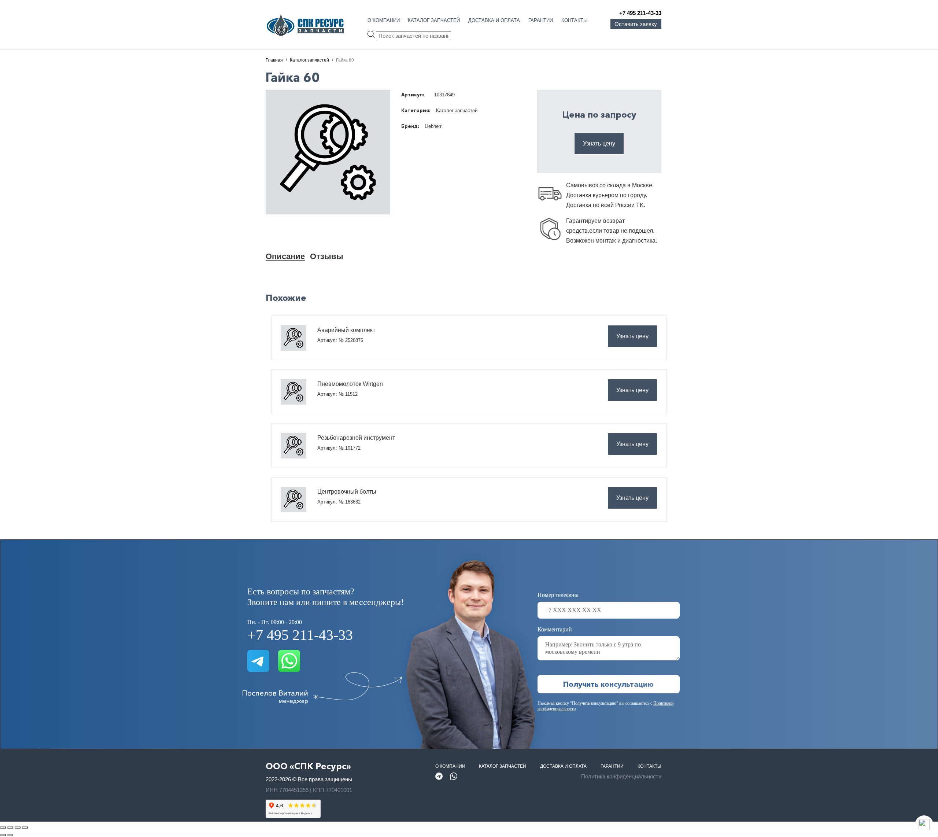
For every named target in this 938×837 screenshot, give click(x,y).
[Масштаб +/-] (3, 827)
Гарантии (540, 20)
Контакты (574, 20)
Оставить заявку (635, 24)
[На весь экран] (10, 827)
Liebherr (433, 126)
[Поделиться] (18, 827)
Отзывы (326, 256)
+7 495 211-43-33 (640, 13)
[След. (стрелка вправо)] (10, 835)
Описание (285, 256)
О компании (384, 20)
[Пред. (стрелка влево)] (3, 835)
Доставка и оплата (494, 20)
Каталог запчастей (434, 20)
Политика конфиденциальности (621, 776)
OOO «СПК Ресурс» (308, 766)
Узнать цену (599, 143)
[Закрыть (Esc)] (25, 827)
